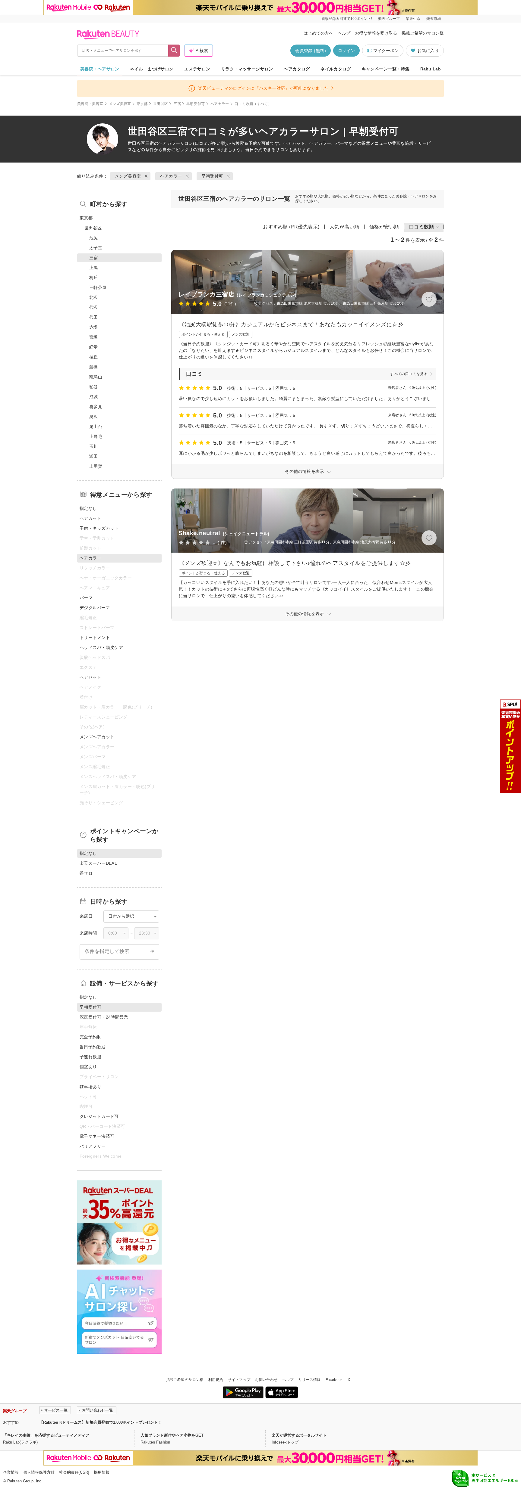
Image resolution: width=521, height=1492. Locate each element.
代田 (93, 317)
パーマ (86, 597)
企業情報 (11, 1472)
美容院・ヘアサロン (99, 69)
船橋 (93, 366)
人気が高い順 (344, 226)
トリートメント (95, 637)
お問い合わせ (266, 1380)
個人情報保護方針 (39, 1472)
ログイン (346, 50)
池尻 (93, 237)
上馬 (93, 267)
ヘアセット (90, 677)
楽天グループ (389, 19)
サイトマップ (239, 1380)
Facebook (334, 1380)
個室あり (88, 1066)
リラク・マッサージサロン (247, 69)
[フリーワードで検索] (174, 51)
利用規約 (215, 1380)
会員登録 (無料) (310, 50)
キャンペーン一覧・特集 (386, 69)
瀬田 (93, 456)
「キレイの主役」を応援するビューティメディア (46, 1435)
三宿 (177, 104)
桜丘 (93, 357)
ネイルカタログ (335, 69)
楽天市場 (433, 19)
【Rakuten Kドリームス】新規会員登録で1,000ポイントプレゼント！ (100, 1422)
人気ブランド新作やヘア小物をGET (172, 1435)
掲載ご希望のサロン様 (423, 33)
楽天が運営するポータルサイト (299, 1435)
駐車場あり (90, 1086)
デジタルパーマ (95, 607)
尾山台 (95, 426)
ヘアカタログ (297, 69)
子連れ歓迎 (90, 1056)
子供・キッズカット (99, 528)
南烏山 (95, 376)
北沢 (93, 297)
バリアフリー (93, 1146)
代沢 (93, 307)
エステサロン (197, 69)
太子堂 (95, 247)
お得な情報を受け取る (376, 33)
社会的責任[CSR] (74, 1472)
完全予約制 (90, 1036)
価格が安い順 (384, 226)
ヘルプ (344, 33)
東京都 (142, 104)
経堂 (93, 347)
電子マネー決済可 (97, 1136)
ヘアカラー (219, 104)
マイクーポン (386, 50)
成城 (93, 396)
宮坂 (93, 337)
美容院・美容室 (90, 104)
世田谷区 (160, 104)
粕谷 (93, 386)
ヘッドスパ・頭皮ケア (101, 647)
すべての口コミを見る (409, 374)
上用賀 (95, 466)
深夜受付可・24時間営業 (104, 1017)
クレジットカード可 (99, 1116)
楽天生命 (413, 19)
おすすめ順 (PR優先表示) (291, 226)
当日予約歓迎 (93, 1046)
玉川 (93, 446)
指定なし (88, 508)
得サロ (86, 873)
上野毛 (95, 436)
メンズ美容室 (120, 104)
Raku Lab (430, 69)
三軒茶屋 (98, 287)
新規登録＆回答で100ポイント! (346, 19)
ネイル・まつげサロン (151, 69)
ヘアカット (90, 518)
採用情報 (101, 1472)
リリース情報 (309, 1380)
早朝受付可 (195, 104)
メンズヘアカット (97, 736)
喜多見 (95, 406)
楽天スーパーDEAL (98, 863)
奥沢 (93, 416)
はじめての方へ (318, 33)
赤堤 (93, 327)
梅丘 (93, 277)
